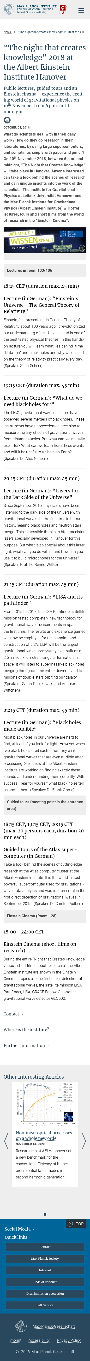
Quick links (16, 1237)
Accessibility (39, 1340)
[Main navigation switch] (81, 10)
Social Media (18, 1229)
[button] (82, 248)
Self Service (45, 1305)
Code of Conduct (45, 1282)
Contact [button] (12, 1014)
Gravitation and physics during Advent (40, 1135)
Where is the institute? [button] (27, 1029)
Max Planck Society (45, 1258)
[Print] (7, 120)
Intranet (45, 1270)
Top (80, 1223)
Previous (6, 1141)
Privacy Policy (69, 1340)
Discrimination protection (45, 1293)
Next (84, 1141)
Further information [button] (25, 1045)
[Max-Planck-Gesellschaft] (24, 1326)
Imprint (15, 1340)
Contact (45, 1247)
